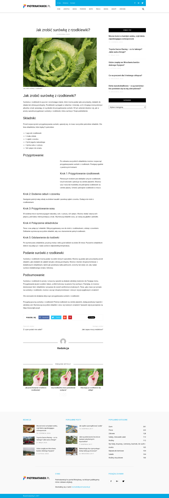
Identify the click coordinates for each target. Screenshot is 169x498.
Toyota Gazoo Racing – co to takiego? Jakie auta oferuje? (46, 438)
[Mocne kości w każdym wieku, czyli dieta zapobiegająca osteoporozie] (29, 429)
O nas (59, 3)
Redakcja (63, 348)
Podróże (83, 9)
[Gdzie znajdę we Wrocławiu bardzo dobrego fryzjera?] (29, 452)
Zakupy (113, 9)
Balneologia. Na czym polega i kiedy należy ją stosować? (89, 449)
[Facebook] (135, 3)
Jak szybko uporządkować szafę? (90, 426)
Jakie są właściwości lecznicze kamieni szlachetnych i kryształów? (89, 439)
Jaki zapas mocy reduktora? (92, 329)
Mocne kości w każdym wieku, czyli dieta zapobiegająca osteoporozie (46, 428)
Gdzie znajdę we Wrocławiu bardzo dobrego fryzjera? (46, 449)
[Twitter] (142, 3)
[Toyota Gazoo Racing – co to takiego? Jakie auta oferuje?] (29, 440)
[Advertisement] (84, 20)
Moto (91, 9)
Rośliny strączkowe (116, 458)
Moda (75, 9)
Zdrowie (122, 9)
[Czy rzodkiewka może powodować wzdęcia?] (63, 377)
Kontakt (72, 3)
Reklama (65, 3)
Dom (58, 9)
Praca (98, 9)
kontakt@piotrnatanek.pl (81, 487)
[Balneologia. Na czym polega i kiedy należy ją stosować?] (71, 452)
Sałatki (111, 454)
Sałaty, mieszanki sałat (117, 437)
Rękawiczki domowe (116, 451)
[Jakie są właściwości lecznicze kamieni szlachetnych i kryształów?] (71, 440)
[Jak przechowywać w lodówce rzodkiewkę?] (35, 377)
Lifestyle (66, 9)
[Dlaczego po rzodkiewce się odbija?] (90, 377)
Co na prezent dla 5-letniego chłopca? (125, 75)
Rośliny (111, 440)
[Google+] (138, 3)
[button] (143, 9)
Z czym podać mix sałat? (32, 329)
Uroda (106, 9)
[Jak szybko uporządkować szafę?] (71, 429)
